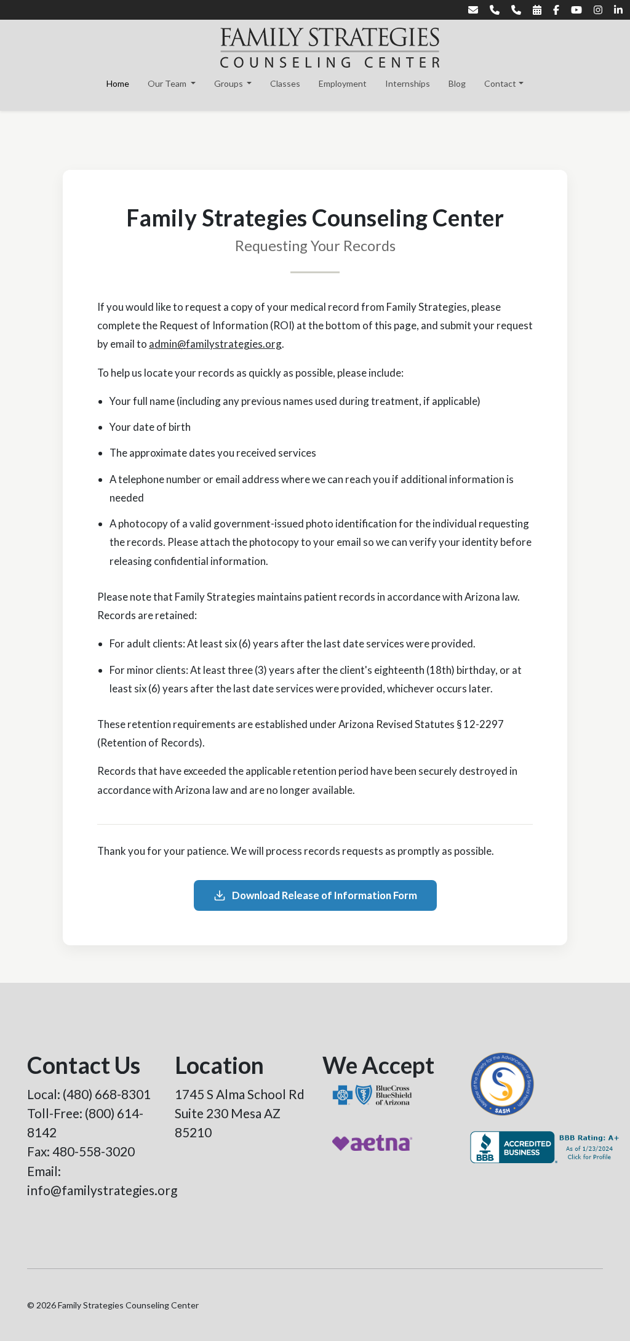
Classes (285, 83)
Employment (343, 83)
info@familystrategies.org (102, 1190)
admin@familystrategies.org (215, 343)
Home (117, 83)
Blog (457, 83)
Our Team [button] (168, 83)
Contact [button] (500, 83)
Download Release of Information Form (324, 895)
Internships (407, 83)
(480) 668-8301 (107, 1094)
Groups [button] (229, 83)
